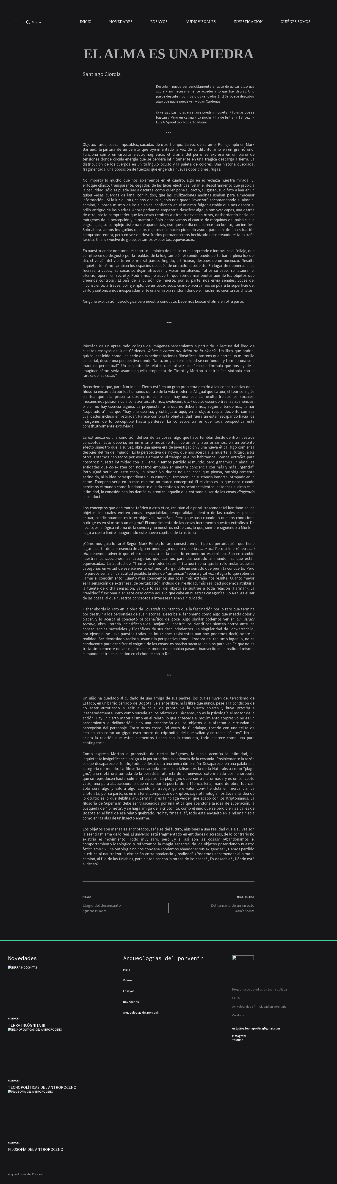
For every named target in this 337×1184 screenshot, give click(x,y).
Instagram (239, 1036)
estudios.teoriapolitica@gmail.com (256, 1028)
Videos (128, 980)
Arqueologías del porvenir (141, 1013)
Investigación (248, 22)
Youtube (237, 1040)
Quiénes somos (295, 22)
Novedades (121, 22)
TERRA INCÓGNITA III (26, 1025)
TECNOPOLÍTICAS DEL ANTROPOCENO (42, 1087)
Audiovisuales (200, 22)
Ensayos (159, 22)
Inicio (85, 22)
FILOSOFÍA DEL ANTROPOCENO (35, 1149)
